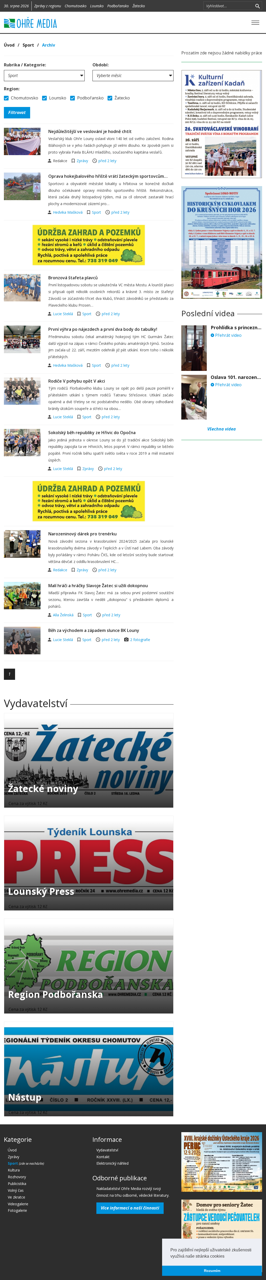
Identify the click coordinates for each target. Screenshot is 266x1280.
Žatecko (138, 5)
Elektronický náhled (112, 1163)
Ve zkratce (16, 1197)
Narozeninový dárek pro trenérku (82, 534)
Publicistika (17, 1183)
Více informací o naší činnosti (130, 1208)
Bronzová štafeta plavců (73, 278)
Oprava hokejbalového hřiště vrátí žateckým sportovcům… (108, 176)
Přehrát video (228, 335)
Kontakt (103, 1156)
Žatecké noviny (43, 788)
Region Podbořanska (55, 994)
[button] (226, 1256)
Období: (100, 65)
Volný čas (16, 1190)
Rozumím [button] (212, 1271)
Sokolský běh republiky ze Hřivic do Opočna (92, 432)
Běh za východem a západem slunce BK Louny (93, 630)
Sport (28, 45)
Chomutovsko (76, 5)
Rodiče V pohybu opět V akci (76, 381)
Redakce (60, 569)
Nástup (25, 1097)
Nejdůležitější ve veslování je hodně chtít (90, 131)
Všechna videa (221, 429)
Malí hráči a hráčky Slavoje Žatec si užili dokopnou (98, 585)
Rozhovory (17, 1176)
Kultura (14, 1170)
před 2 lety (107, 160)
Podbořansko (118, 5)
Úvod (9, 45)
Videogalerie (18, 1203)
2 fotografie (140, 639)
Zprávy (82, 160)
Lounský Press (41, 891)
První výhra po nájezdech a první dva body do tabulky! (102, 329)
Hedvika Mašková (68, 212)
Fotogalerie (17, 1210)
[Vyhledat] (257, 6)
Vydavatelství (107, 1150)
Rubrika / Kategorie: (25, 65)
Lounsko (97, 5)
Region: (11, 89)
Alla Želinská (64, 614)
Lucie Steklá (63, 313)
